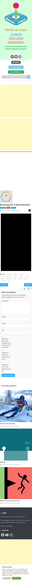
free (2, 276)
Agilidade (3, 207)
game (16, 276)
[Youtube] (16, 56)
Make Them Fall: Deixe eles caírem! (10, 500)
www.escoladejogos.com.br (17, 516)
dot (27, 274)
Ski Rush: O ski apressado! (7, 423)
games (21, 276)
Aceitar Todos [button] (16, 578)
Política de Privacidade (7, 526)
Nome (4, 317)
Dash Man (2, 462)
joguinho (9, 278)
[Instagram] (19, 56)
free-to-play (9, 276)
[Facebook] (12, 56)
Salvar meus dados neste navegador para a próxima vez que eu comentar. (6, 343)
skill (8, 281)
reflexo (3, 281)
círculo (15, 274)
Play (15, 278)
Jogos (8, 207)
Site (3, 330)
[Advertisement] (16, 101)
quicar (25, 278)
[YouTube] (7, 535)
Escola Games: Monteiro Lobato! (5, 285)
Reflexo (13, 207)
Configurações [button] (6, 578)
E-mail (4, 323)
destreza (22, 274)
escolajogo (16, 210)
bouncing (9, 274)
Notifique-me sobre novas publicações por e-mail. (6, 368)
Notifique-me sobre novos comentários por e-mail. (6, 356)
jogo (27, 276)
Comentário (5, 301)
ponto (19, 278)
